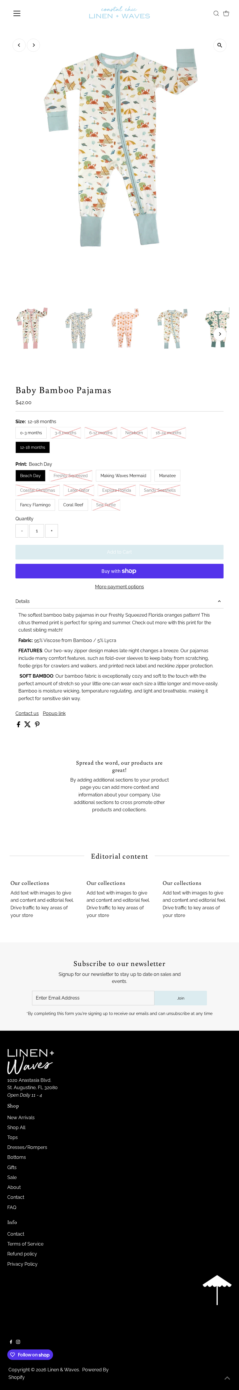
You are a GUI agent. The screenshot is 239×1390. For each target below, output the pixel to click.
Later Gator (81, 490)
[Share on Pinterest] (37, 725)
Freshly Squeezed (73, 475)
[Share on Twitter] (28, 725)
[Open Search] (216, 13)
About (14, 1187)
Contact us (27, 713)
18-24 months (171, 432)
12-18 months (32, 447)
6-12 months (103, 432)
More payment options (119, 587)
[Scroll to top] (227, 1378)
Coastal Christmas (40, 490)
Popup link (54, 713)
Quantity (24, 519)
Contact (15, 1197)
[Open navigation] (35, 13)
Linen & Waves (63, 1369)
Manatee (167, 475)
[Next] (33, 45)
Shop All (16, 1127)
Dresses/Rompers (27, 1147)
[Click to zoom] (219, 45)
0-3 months (31, 432)
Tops (12, 1137)
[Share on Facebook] (19, 725)
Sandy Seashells (162, 490)
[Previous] (19, 45)
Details (22, 601)
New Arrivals (21, 1117)
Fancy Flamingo (35, 505)
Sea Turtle (108, 504)
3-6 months (68, 432)
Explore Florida (119, 490)
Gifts (12, 1167)
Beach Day (30, 475)
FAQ (11, 1207)
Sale (12, 1177)
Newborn (136, 432)
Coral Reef (73, 505)
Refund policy (22, 1254)
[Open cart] (226, 13)
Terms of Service (25, 1244)
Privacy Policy (22, 1264)
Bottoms (16, 1157)
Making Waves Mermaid (123, 475)
